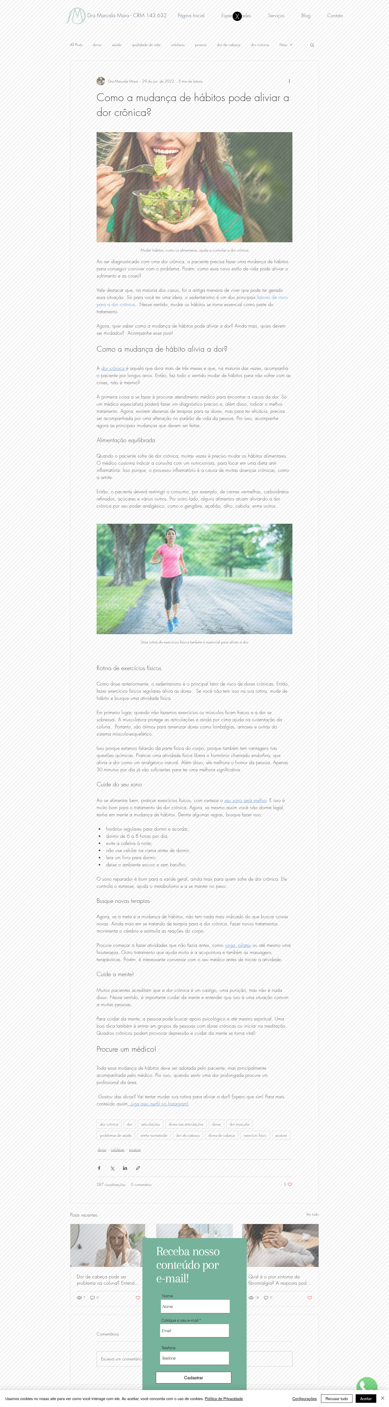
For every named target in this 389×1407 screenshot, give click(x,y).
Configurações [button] (304, 1398)
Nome (167, 1296)
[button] (237, 16)
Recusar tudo (336, 1398)
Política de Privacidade (224, 1398)
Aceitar (366, 1398)
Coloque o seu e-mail (179, 1320)
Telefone (168, 1348)
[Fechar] (382, 1398)
